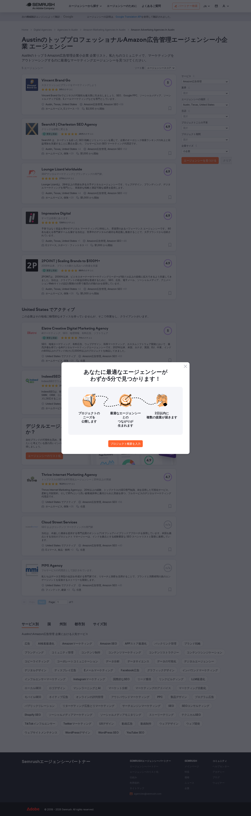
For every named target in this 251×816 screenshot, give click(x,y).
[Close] (185, 366)
